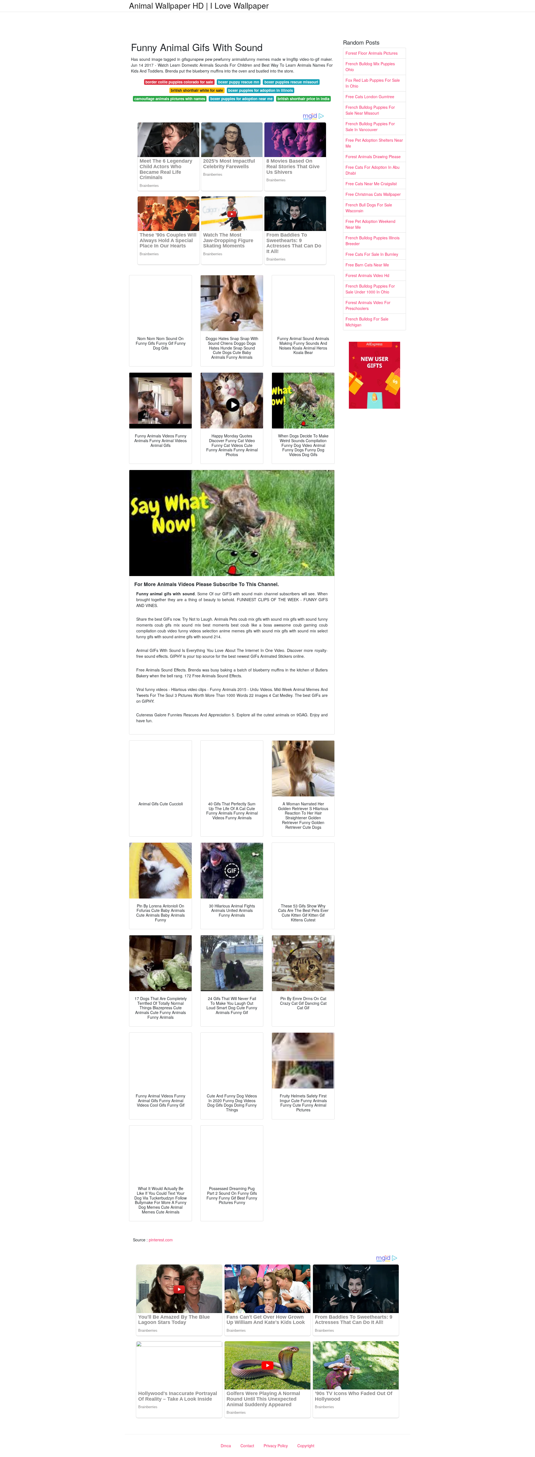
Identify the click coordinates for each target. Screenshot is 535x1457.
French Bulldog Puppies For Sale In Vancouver (370, 126)
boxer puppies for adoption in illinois (260, 90)
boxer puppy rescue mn (238, 82)
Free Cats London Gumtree (370, 96)
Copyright (305, 1445)
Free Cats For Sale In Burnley (372, 254)
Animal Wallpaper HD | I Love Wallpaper (199, 5)
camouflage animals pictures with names (169, 98)
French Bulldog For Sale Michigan (367, 321)
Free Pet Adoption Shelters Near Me (374, 143)
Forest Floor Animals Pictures (372, 53)
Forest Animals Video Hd (367, 275)
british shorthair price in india (303, 98)
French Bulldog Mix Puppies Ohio (370, 66)
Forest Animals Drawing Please (373, 156)
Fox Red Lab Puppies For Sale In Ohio (373, 83)
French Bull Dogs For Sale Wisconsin (369, 207)
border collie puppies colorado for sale (179, 82)
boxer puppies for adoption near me (241, 98)
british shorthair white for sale (197, 90)
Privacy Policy (276, 1445)
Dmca (226, 1445)
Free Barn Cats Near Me (367, 265)
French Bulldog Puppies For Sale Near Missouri (370, 110)
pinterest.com (161, 1239)
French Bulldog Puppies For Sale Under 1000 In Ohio (370, 289)
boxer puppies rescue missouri (291, 82)
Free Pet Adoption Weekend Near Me (370, 224)
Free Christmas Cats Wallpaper (373, 194)
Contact (247, 1445)
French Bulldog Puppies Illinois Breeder (373, 240)
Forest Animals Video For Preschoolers (368, 305)
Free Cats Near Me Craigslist (371, 183)
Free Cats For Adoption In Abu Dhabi (373, 170)
